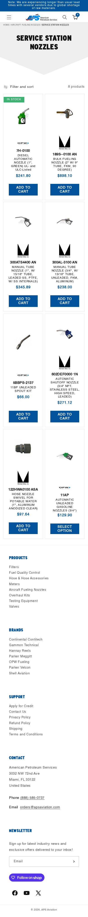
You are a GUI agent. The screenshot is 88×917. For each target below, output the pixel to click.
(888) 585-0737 (32, 798)
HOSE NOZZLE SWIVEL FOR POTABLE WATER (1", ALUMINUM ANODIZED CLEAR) (23, 501)
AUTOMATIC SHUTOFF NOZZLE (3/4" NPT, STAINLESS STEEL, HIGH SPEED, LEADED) (65, 388)
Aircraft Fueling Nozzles (25, 25)
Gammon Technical (24, 645)
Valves (14, 606)
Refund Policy (19, 723)
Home (6, 25)
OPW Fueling (19, 662)
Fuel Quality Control (24, 572)
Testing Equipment (23, 601)
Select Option (65, 528)
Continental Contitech (26, 639)
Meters (14, 584)
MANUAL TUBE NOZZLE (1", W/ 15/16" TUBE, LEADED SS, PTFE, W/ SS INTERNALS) (23, 274)
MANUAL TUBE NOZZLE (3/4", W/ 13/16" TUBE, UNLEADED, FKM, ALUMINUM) (64, 274)
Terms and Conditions (26, 734)
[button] (9, 17)
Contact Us (17, 711)
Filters (14, 567)
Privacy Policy (19, 717)
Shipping (16, 728)
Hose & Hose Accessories (29, 578)
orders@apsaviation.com (40, 807)
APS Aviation (49, 910)
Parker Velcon (20, 667)
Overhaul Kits (19, 595)
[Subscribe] (74, 861)
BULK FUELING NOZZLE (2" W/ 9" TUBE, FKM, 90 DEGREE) (64, 164)
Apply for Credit (21, 706)
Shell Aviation (19, 673)
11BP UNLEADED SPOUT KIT (23, 389)
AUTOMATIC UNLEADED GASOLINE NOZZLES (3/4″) (65, 505)
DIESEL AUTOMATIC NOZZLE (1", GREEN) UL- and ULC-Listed (23, 162)
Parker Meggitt (20, 656)
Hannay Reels (20, 650)
